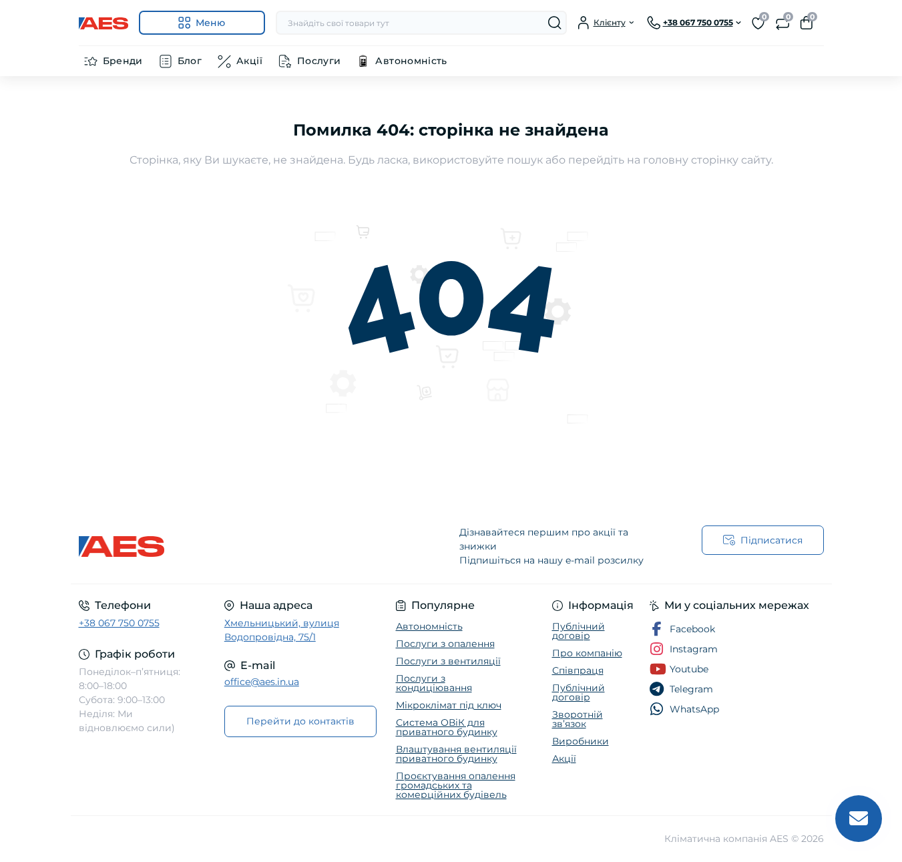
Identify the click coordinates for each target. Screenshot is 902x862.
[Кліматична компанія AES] (261, 546)
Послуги (319, 61)
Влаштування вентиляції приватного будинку (456, 754)
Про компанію (587, 653)
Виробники (580, 741)
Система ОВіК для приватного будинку (446, 727)
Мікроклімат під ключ (448, 705)
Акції (249, 61)
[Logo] (103, 23)
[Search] (554, 22)
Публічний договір (578, 631)
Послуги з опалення (445, 644)
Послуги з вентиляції (448, 661)
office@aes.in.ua (261, 682)
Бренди (123, 61)
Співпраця (578, 670)
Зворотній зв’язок (577, 719)
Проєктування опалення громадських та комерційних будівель (455, 785)
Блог (190, 61)
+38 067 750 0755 (119, 623)
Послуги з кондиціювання (434, 683)
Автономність (411, 61)
